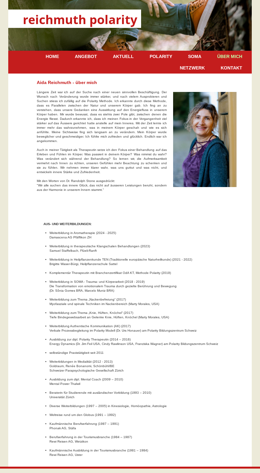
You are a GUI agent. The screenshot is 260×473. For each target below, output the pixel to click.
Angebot (86, 56)
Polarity (161, 56)
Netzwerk (192, 67)
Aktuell (123, 56)
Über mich (229, 56)
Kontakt (231, 67)
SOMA (194, 56)
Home (52, 56)
